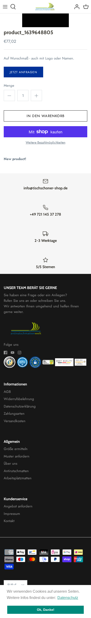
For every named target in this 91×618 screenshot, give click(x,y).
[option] (45, 20)
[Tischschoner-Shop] (45, 6)
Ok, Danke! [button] (45, 609)
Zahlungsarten (14, 413)
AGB (7, 391)
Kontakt (9, 520)
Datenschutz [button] (67, 598)
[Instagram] (19, 352)
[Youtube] (12, 352)
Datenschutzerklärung (20, 406)
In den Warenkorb (45, 115)
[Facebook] (5, 352)
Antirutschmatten (16, 470)
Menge (9, 85)
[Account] (75, 7)
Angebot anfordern (18, 506)
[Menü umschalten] (5, 7)
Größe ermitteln (16, 448)
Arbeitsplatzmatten (18, 478)
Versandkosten (14, 421)
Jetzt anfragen (23, 72)
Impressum (12, 513)
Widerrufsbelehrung (19, 398)
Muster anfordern (16, 456)
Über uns (10, 463)
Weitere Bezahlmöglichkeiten (45, 143)
